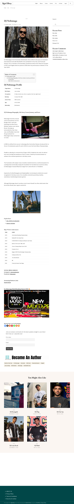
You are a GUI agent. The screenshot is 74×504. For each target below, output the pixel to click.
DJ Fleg (37, 412)
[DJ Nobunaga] (26, 202)
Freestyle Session (35, 363)
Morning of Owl (56, 43)
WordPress (38, 502)
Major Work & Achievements (14, 81)
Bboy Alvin (65, 59)
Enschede (23, 363)
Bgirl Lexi (55, 53)
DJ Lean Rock (14, 445)
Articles (60, 3)
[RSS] (16, 326)
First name (8, 337)
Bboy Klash (55, 33)
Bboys (41, 3)
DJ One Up (60, 412)
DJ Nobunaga (16, 363)
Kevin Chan (8, 24)
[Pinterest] (12, 326)
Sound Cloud (7, 282)
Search (54, 19)
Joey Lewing (7, 365)
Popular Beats (11, 79)
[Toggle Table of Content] (33, 74)
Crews (46, 3)
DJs (56, 3)
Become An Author (11, 499)
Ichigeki (42, 363)
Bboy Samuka (55, 38)
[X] (7, 326)
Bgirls (36, 3)
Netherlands (13, 365)
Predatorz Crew (62, 53)
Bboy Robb (55, 35)
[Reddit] (10, 326)
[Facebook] (5, 326)
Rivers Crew (55, 40)
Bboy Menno (59, 57)
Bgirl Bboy (7, 3)
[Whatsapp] (14, 326)
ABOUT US (9, 491)
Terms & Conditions (11, 496)
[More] (19, 326)
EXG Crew (29, 363)
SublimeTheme (28, 502)
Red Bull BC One (27, 365)
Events (51, 3)
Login (65, 3)
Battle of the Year (8, 363)
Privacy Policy (9, 494)
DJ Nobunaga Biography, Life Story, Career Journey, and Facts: (21, 78)
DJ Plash (37, 445)
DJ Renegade (14, 412)
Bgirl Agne (61, 51)
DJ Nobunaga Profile (10, 76)
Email (7, 342)
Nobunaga (12, 274)
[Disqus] (37, 469)
